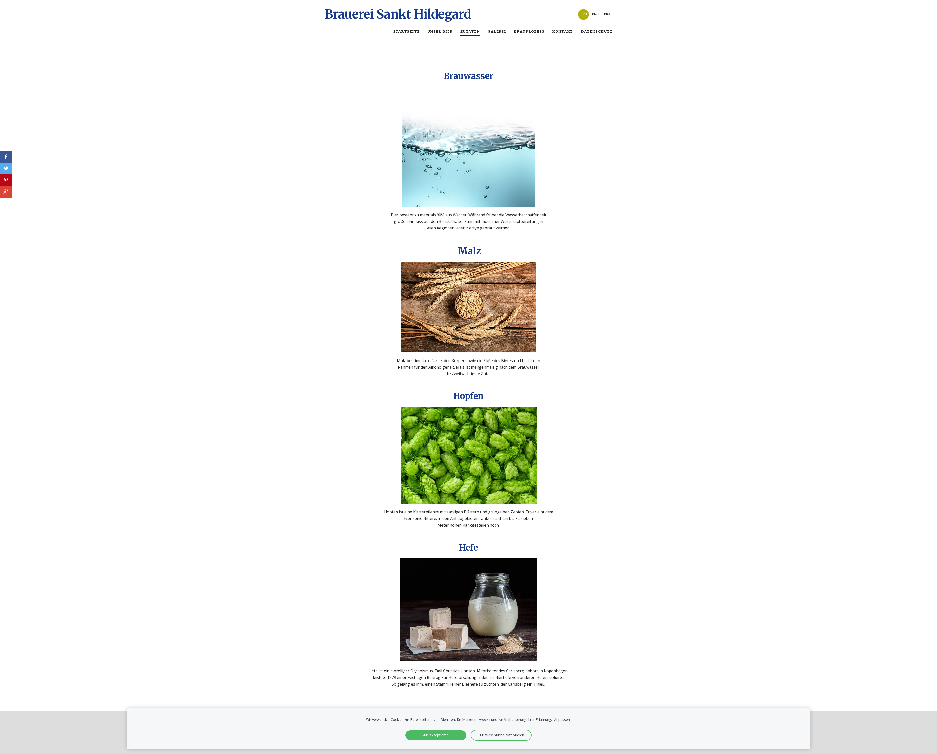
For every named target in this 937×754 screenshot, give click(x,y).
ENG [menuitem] (595, 14)
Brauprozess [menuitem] (529, 31)
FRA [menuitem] (607, 14)
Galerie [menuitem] (497, 31)
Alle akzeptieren (435, 735)
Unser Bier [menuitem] (440, 31)
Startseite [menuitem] (406, 31)
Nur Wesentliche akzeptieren (501, 735)
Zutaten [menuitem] (470, 31)
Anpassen (562, 719)
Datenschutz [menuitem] (597, 31)
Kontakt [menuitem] (562, 31)
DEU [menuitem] (583, 14)
